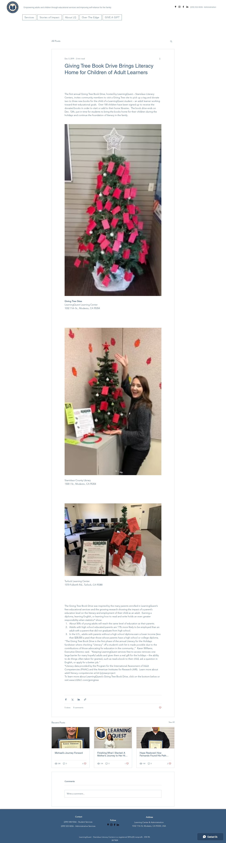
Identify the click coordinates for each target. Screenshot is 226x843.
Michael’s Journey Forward (69, 752)
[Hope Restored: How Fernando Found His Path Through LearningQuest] (155, 737)
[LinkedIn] (187, 6)
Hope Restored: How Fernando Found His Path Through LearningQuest (153, 754)
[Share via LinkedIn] (78, 699)
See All (171, 722)
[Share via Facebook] (66, 699)
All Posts (56, 41)
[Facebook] (183, 6)
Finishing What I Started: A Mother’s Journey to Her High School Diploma (112, 754)
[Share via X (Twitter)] (72, 699)
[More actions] (159, 58)
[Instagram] (179, 6)
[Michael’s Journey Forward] (70, 737)
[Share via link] (85, 699)
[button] (29, 17)
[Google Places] (175, 6)
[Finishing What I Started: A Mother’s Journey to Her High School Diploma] (113, 737)
